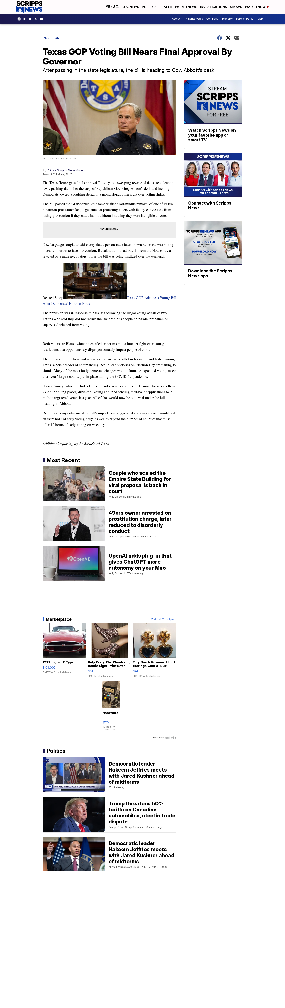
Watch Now (256, 7)
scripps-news (31, 19)
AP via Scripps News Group (66, 170)
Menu (111, 6)
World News (186, 7)
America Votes (194, 19)
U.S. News (131, 7)
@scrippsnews (42, 19)
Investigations (213, 7)
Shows (236, 7)
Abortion (177, 19)
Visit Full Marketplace (163, 619)
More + (261, 19)
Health (165, 7)
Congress (212, 19)
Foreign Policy (244, 19)
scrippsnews (19, 19)
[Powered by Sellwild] (170, 737)
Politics (149, 7)
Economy (227, 19)
